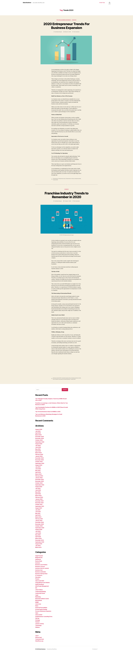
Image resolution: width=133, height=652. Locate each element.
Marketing (38, 597)
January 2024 (39, 456)
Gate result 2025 (39, 580)
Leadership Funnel (40, 593)
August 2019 (38, 543)
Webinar (37, 627)
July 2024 (38, 445)
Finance (37, 579)
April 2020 (38, 536)
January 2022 (38, 499)
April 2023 (38, 472)
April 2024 (38, 451)
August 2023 (38, 465)
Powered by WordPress (52, 649)
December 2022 (39, 479)
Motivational (38, 600)
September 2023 (39, 463)
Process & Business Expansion (64, 19)
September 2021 (39, 506)
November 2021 (39, 502)
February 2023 (39, 476)
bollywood (38, 559)
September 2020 (39, 527)
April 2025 (38, 433)
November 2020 (39, 524)
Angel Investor (39, 555)
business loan (38, 570)
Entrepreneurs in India (69, 178)
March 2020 (38, 538)
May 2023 (37, 470)
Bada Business (27, 2)
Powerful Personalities (41, 607)
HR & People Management (42, 586)
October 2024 (39, 440)
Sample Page (102, 2)
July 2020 (38, 531)
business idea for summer (42, 568)
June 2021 (38, 511)
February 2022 (39, 497)
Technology (38, 625)
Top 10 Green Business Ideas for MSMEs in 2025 (47, 411)
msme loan (38, 604)
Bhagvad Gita (38, 557)
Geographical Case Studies (42, 582)
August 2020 (38, 529)
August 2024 (38, 443)
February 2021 (39, 518)
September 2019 (39, 542)
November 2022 (39, 481)
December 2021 (39, 501)
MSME (37, 602)
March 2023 (38, 474)
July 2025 (38, 431)
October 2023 (39, 461)
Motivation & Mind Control (42, 598)
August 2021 (38, 508)
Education (38, 577)
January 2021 (38, 520)
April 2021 (38, 515)
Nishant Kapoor (59, 31)
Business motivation (40, 571)
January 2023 (38, 477)
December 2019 (39, 540)
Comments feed (39, 639)
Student (37, 622)
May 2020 (38, 535)
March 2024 (38, 452)
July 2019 (37, 545)
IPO (36, 588)
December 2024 (39, 436)
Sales (36, 613)
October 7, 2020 (68, 201)
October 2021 (38, 504)
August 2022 (38, 486)
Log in (36, 635)
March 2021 (38, 517)
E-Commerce (38, 575)
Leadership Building (40, 591)
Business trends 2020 (57, 377)
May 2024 (38, 449)
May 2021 (37, 513)
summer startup (39, 623)
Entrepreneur (55, 178)
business (37, 563)
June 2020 (38, 533)
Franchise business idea (66, 377)
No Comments (76, 31)
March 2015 (38, 547)
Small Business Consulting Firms (43, 616)
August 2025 (38, 429)
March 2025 (38, 434)
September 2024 (39, 442)
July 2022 (38, 488)
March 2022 (38, 495)
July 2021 (37, 510)
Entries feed (38, 637)
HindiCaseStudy (39, 584)
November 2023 (39, 459)
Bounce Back (38, 561)
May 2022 (37, 492)
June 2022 (38, 490)
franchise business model (76, 377)
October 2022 (39, 483)
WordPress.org (39, 641)
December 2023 (39, 458)
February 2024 (39, 454)
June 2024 (38, 447)
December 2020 (39, 522)
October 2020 (39, 526)
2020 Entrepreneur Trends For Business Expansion (66, 26)
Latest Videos (39, 589)
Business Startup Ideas (41, 573)
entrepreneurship (77, 178)
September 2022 (39, 485)
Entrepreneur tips (61, 178)
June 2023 (38, 468)
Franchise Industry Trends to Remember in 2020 (66, 195)
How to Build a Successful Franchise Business (61, 379)
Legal (36, 595)
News (36, 605)
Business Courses (40, 566)
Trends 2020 (55, 179)
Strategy (74, 19)
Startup (66, 189)
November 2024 (39, 438)
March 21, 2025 (68, 31)
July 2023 (38, 467)
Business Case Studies (41, 564)
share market (38, 614)
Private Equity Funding (41, 609)
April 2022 (38, 493)
